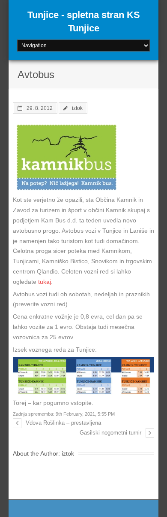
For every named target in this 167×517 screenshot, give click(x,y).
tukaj (44, 281)
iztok (77, 108)
